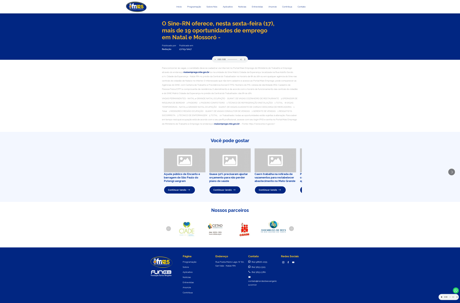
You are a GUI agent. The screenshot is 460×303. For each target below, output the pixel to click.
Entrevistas (257, 6)
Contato (302, 6)
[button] (168, 228)
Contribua (287, 6)
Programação (194, 6)
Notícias (242, 6)
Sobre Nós (212, 6)
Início (179, 6)
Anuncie (272, 6)
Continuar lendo (177, 190)
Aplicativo (228, 6)
